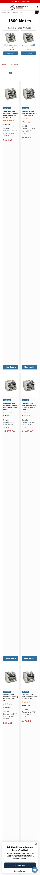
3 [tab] (23, 59)
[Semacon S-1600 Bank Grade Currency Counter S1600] (10, 37)
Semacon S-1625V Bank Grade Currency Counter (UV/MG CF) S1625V (10, 406)
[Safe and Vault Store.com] (20, 7)
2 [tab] (19, 59)
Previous (4, 45)
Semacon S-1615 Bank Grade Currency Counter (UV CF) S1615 (10, 698)
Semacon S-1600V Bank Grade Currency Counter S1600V (29, 113)
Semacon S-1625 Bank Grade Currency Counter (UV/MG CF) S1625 (29, 406)
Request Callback (20, 871)
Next (34, 45)
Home (4, 64)
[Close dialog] (35, 843)
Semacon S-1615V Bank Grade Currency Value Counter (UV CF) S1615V (10, 114)
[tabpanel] (10, 43)
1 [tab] (16, 59)
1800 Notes (13, 64)
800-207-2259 (23, 2)
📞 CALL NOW (20, 865)
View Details (11, 367)
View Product (10, 53)
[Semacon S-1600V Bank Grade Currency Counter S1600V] (28, 37)
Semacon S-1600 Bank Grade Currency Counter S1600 (29, 697)
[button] (20, 74)
